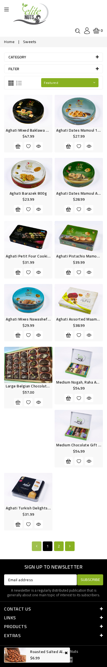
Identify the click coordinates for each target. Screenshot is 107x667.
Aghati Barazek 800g (28, 193)
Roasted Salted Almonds (52, 651)
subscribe (90, 579)
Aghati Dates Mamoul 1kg (79, 130)
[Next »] (70, 546)
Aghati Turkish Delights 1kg (30, 508)
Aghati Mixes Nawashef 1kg (30, 319)
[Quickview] (39, 146)
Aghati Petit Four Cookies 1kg (33, 256)
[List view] (19, 83)
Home (9, 41)
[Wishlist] (28, 146)
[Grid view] (11, 83)
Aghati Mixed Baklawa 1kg (29, 130)
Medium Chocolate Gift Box (80, 445)
